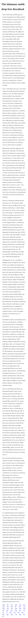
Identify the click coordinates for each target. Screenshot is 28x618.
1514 (16, 610)
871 (20, 610)
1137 (24, 606)
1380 (3, 604)
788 (8, 608)
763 (3, 610)
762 (20, 604)
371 (3, 612)
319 (14, 612)
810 (12, 604)
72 (6, 612)
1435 (24, 608)
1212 (11, 610)
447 (15, 606)
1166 (16, 608)
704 (8, 606)
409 (3, 614)
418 (7, 610)
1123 (7, 614)
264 (12, 606)
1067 (20, 606)
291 (8, 604)
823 (10, 612)
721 (16, 614)
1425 (12, 614)
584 (20, 614)
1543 (3, 608)
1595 (16, 604)
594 (22, 612)
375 (24, 610)
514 (18, 612)
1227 (3, 606)
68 (3, 616)
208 (20, 608)
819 (24, 604)
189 (12, 608)
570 (24, 614)
